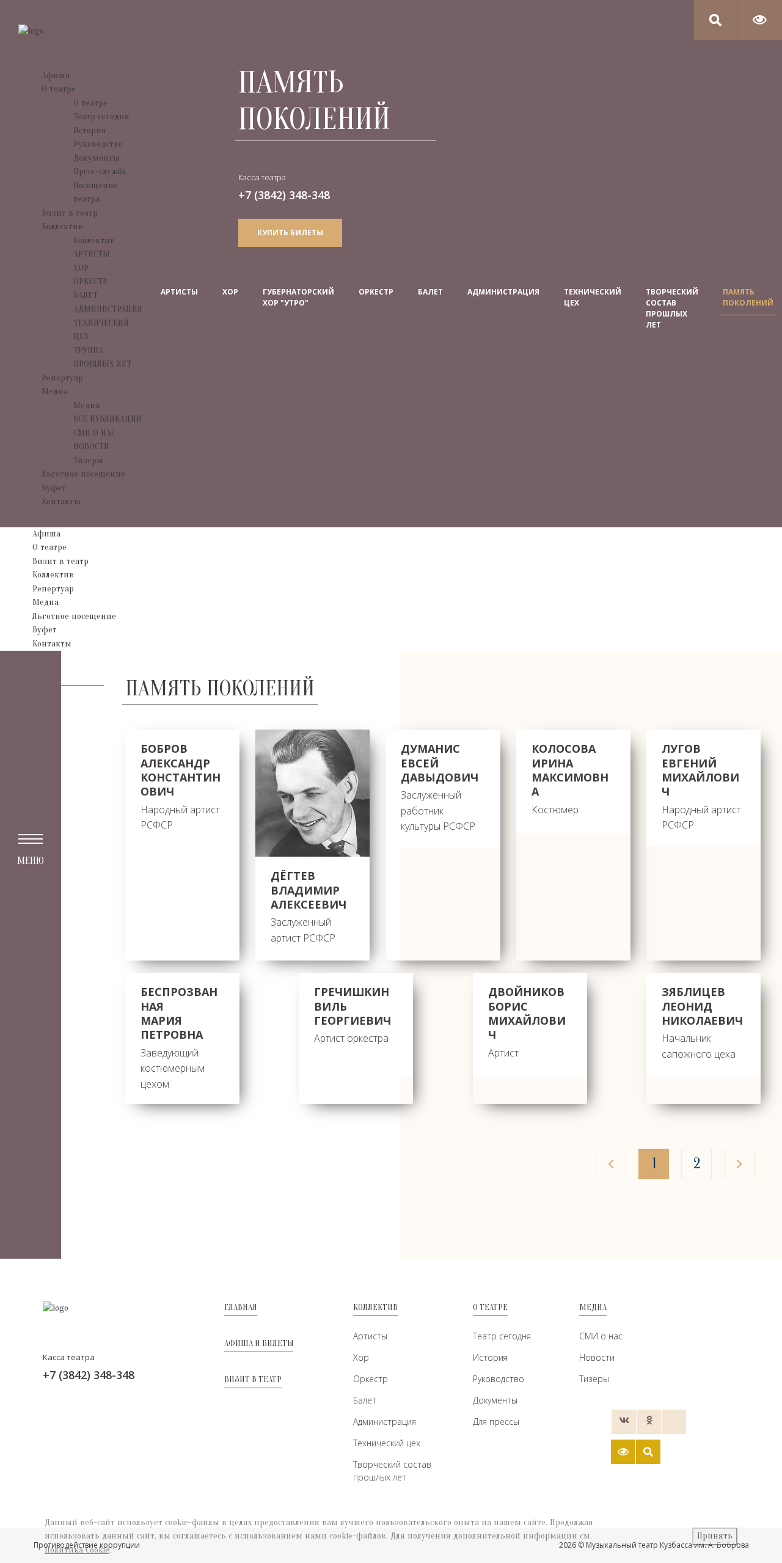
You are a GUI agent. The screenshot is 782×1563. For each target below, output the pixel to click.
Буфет (54, 488)
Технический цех (386, 1443)
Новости (597, 1357)
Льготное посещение (83, 474)
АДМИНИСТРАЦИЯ (107, 309)
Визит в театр (70, 213)
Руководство (98, 144)
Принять (715, 1536)
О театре (59, 89)
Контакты (61, 501)
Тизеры (88, 460)
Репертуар (62, 378)
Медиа (55, 391)
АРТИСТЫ (91, 254)
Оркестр (370, 1379)
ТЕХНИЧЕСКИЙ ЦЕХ (592, 297)
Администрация (384, 1421)
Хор (361, 1357)
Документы (96, 158)
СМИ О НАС (94, 433)
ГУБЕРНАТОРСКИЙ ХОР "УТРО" (298, 297)
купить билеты (290, 232)
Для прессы (496, 1421)
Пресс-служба (99, 171)
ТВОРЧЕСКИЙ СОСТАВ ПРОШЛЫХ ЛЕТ (672, 308)
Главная (240, 1307)
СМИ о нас (601, 1336)
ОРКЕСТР (90, 281)
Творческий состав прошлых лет (392, 1471)
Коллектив (62, 226)
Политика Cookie (77, 1550)
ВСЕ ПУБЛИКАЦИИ (107, 419)
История (89, 130)
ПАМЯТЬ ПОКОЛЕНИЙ (748, 297)
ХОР (81, 268)
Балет (364, 1400)
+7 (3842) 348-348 (284, 195)
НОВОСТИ (91, 446)
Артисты (370, 1336)
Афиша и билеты (258, 1343)
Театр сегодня (101, 116)
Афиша (56, 75)
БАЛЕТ (85, 295)
